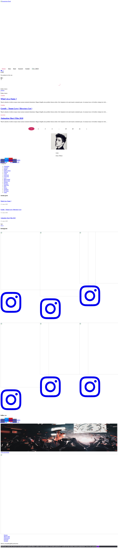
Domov (2, 90)
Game (5, 173)
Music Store (7, 181)
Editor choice (7, 170)
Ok (98, 546)
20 (72, 128)
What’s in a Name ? (9, 99)
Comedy (6, 167)
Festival (6, 172)
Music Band (7, 179)
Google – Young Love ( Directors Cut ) (16, 108)
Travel (5, 188)
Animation (6, 166)
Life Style (3, 115)
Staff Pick (6, 185)
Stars (5, 186)
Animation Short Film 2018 (12, 118)
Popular (6, 182)
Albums (2, 225)
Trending (3, 95)
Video (5, 192)
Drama (5, 169)
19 (66, 128)
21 (79, 128)
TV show (6, 191)
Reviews (6, 183)
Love (5, 178)
